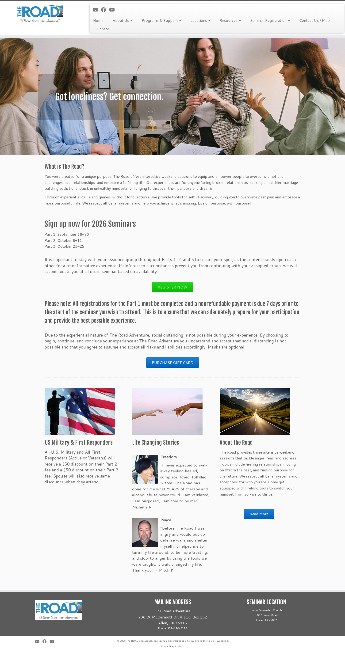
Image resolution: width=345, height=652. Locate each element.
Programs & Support (160, 20)
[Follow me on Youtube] (113, 9)
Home (98, 20)
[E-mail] (97, 9)
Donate (103, 28)
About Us (121, 20)
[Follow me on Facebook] (105, 9)
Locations (199, 20)
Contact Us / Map (314, 20)
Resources (229, 20)
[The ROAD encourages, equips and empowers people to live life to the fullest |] (40, 13)
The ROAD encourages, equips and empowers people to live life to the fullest (170, 640)
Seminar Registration (269, 20)
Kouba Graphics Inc (172, 646)
